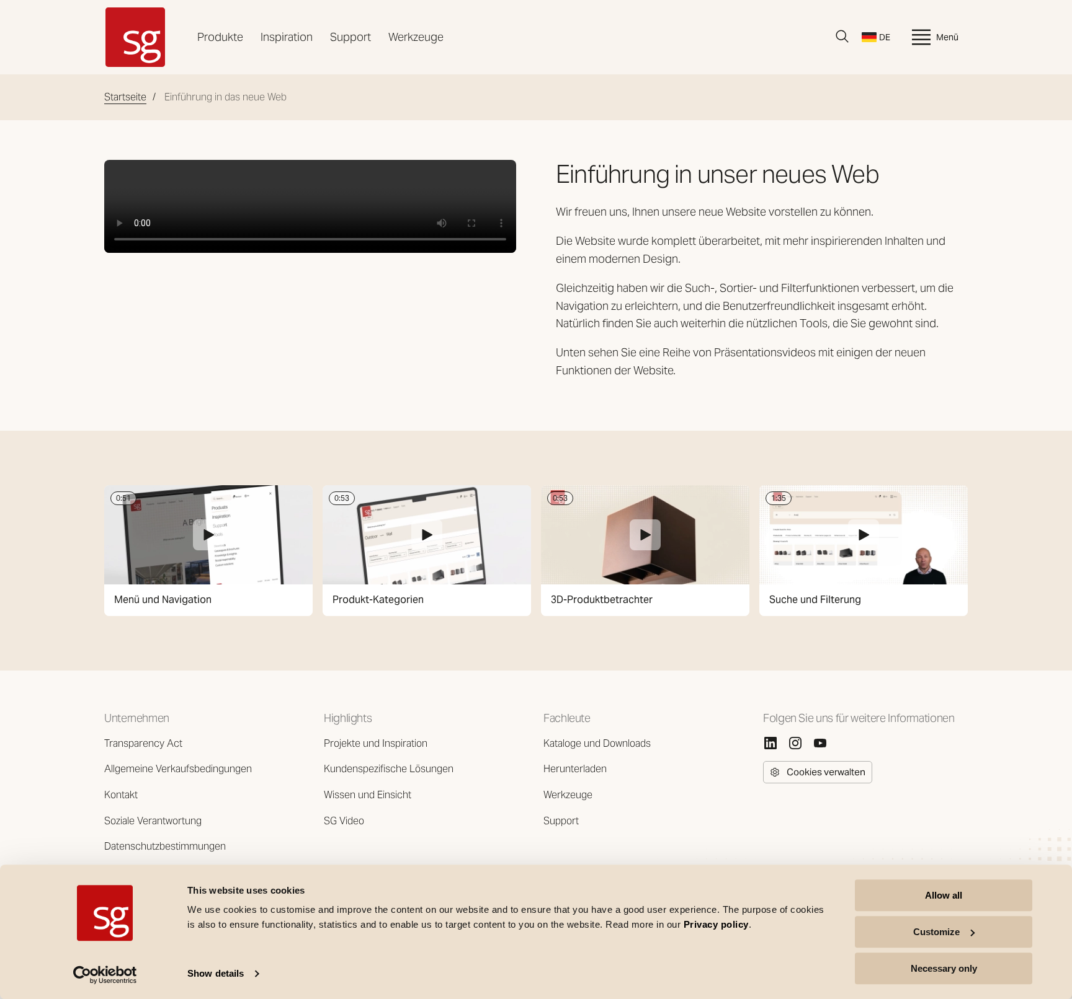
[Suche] (842, 36)
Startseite (125, 96)
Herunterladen (575, 768)
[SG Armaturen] (135, 37)
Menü (947, 37)
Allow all (943, 895)
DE (884, 37)
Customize (936, 931)
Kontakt (121, 794)
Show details (215, 974)
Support (350, 37)
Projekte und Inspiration (375, 743)
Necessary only (944, 968)
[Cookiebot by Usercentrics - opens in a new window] (105, 975)
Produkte (220, 37)
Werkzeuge (416, 37)
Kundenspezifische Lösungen (388, 768)
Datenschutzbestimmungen (165, 846)
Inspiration (287, 37)
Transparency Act (143, 743)
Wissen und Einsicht (367, 794)
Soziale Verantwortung (153, 820)
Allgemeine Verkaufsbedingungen (178, 768)
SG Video (344, 820)
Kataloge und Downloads (597, 743)
